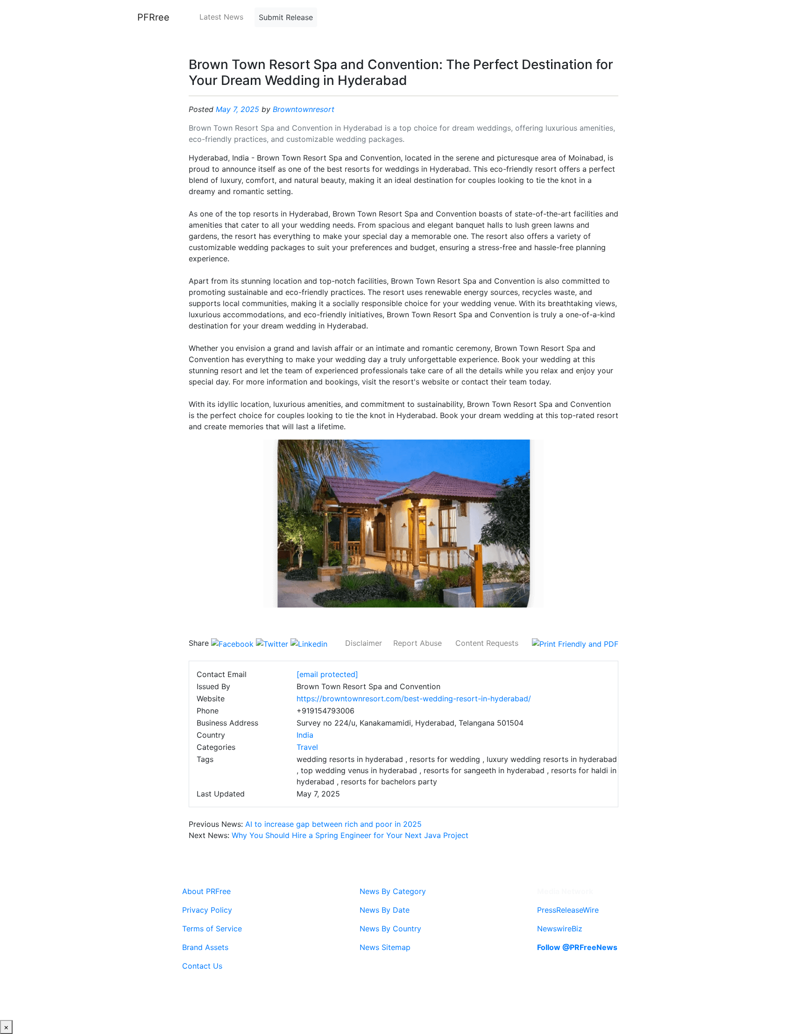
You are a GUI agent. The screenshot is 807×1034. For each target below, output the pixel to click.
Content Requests (486, 643)
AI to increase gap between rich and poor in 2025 (333, 824)
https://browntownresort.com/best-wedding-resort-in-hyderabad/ (414, 698)
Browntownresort (303, 109)
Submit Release (286, 17)
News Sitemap (385, 947)
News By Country (390, 928)
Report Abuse (417, 643)
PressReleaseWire (568, 910)
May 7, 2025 (237, 109)
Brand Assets (205, 947)
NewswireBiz (559, 928)
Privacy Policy (207, 910)
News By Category (393, 891)
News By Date (385, 910)
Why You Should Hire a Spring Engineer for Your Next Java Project (350, 835)
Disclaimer (363, 643)
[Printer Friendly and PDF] (575, 643)
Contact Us (202, 966)
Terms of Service (212, 928)
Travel (307, 747)
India (305, 735)
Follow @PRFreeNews (577, 947)
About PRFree (206, 891)
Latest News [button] (221, 16)
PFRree (153, 17)
